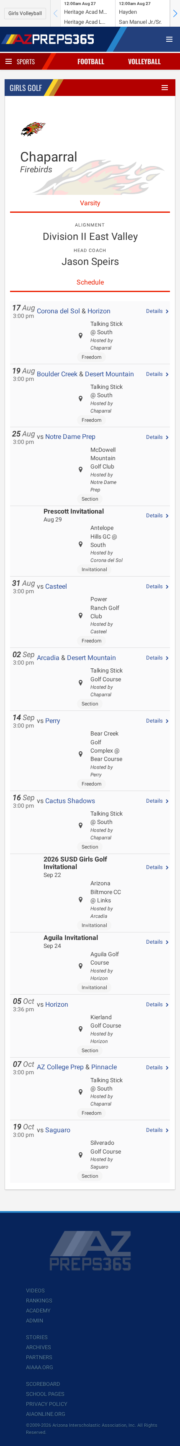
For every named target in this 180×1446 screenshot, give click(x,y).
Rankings (39, 1300)
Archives (38, 1347)
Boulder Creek (57, 374)
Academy (38, 1310)
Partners (39, 1357)
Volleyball (144, 61)
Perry (52, 721)
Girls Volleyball (25, 13)
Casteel (56, 586)
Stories (37, 1337)
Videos (35, 1290)
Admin (34, 1321)
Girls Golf (26, 87)
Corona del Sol (58, 311)
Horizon (99, 311)
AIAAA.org (39, 1367)
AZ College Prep (60, 1067)
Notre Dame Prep (70, 437)
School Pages (45, 1394)
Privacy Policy (46, 1404)
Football (90, 61)
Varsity (90, 203)
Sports (26, 61)
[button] (175, 13)
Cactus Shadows (70, 801)
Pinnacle (104, 1067)
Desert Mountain (109, 374)
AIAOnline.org (45, 1414)
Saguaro (57, 1130)
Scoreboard (43, 1384)
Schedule (90, 282)
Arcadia (48, 658)
